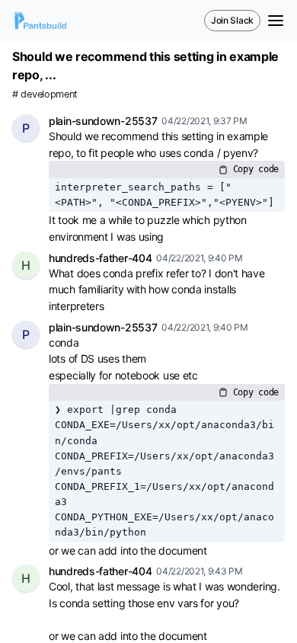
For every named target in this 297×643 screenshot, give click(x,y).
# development (45, 94)
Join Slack (232, 20)
